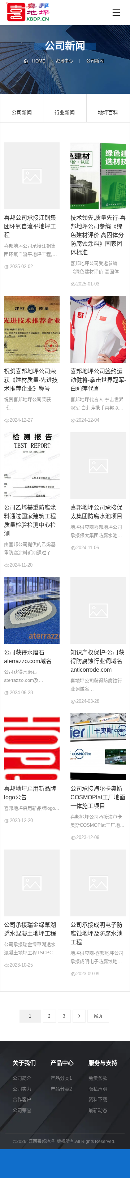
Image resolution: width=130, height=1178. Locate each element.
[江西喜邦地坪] (54, 12)
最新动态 (97, 1110)
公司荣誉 (22, 1110)
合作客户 (22, 1099)
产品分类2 (61, 1089)
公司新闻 (95, 61)
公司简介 (22, 1078)
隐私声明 (97, 1089)
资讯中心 (64, 61)
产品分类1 (61, 1078)
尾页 (98, 1016)
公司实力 (22, 1089)
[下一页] (79, 1016)
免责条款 (97, 1078)
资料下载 (97, 1099)
